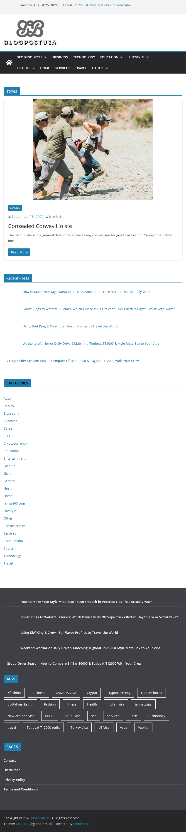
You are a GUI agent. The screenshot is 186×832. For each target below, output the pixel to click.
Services (62, 68)
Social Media (13, 541)
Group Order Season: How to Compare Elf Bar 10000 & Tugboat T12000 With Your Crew (73, 361)
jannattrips (143, 704)
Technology (84, 57)
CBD (7, 436)
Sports (8, 548)
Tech (133, 716)
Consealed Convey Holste (40, 226)
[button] (44, 57)
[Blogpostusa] (9, 62)
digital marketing (20, 704)
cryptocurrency (119, 693)
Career (9, 428)
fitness (71, 704)
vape (123, 727)
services (113, 716)
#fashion (14, 693)
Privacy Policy (14, 780)
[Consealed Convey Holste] (93, 149)
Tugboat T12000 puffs (43, 727)
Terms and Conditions (21, 789)
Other (97, 68)
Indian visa (116, 704)
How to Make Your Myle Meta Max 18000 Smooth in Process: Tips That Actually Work (86, 292)
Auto (7, 398)
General (15, 207)
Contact (10, 760)
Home (45, 68)
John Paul (55, 216)
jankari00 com (14, 503)
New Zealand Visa (20, 716)
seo (93, 716)
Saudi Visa (73, 716)
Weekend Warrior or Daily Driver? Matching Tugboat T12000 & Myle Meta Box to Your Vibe (114, 6)
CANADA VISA (66, 693)
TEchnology (156, 716)
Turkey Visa (79, 727)
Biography (11, 413)
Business (60, 57)
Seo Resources (29, 57)
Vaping (143, 727)
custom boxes (151, 693)
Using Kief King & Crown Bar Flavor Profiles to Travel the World (70, 326)
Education (109, 57)
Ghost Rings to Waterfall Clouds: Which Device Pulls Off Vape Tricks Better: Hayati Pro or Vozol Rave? (99, 309)
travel (11, 727)
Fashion (9, 466)
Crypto (92, 693)
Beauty (9, 406)
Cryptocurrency (15, 443)
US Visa (104, 727)
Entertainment (15, 458)
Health (23, 68)
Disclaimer (12, 770)
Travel (81, 68)
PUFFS (49, 716)
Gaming (9, 473)
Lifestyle (136, 57)
